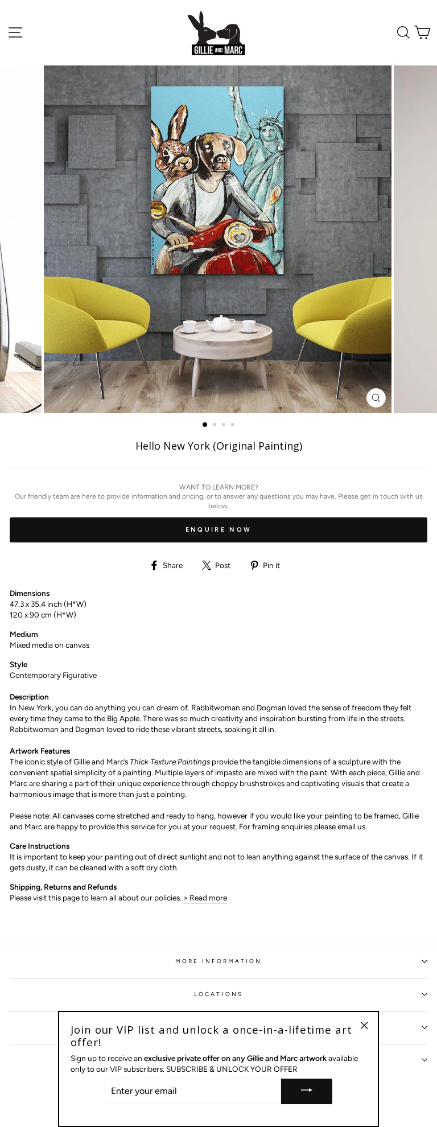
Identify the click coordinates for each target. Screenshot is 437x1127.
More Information (218, 961)
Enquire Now (218, 529)
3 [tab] (225, 426)
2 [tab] (215, 426)
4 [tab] (234, 426)
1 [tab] (205, 425)
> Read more (205, 897)
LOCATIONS (218, 994)
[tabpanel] (219, 239)
